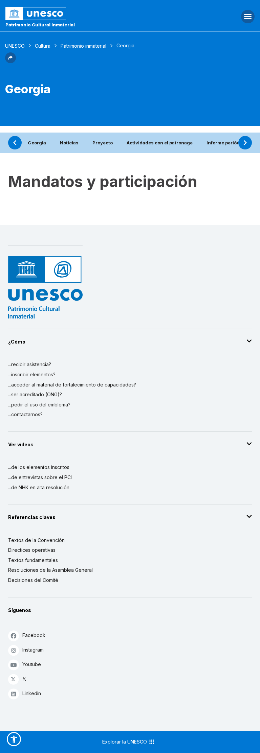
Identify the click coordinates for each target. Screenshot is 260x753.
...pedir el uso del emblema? (39, 404)
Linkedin (31, 693)
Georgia (37, 142)
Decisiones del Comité (33, 580)
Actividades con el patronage (160, 142)
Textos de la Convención (36, 540)
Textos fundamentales (33, 560)
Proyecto (102, 142)
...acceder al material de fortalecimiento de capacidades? (72, 384)
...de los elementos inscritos (38, 467)
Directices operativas (32, 550)
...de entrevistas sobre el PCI (40, 477)
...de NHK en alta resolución (38, 487)
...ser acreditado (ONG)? (35, 394)
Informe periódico (226, 142)
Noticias (69, 142)
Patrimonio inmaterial (83, 46)
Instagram (33, 650)
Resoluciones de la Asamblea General (50, 570)
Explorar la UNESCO (125, 742)
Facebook (33, 635)
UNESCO (15, 46)
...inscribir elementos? (32, 374)
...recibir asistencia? (29, 364)
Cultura (42, 46)
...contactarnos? (25, 414)
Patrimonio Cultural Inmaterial (40, 24)
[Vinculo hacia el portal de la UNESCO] (86, 13)
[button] (10, 61)
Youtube (31, 664)
